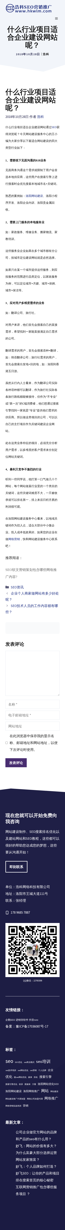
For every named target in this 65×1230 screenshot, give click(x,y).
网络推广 (51, 1098)
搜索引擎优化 (11, 1084)
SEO (54, 127)
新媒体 (28, 1084)
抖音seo (33, 1019)
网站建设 (54, 1091)
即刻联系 (16, 867)
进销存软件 (22, 1019)
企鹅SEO (10, 1019)
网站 (45, 1090)
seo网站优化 (23, 1070)
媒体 (30, 1077)
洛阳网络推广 (31, 1091)
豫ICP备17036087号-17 (32, 1026)
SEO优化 (18, 1062)
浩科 (46, 54)
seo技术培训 (10, 1070)
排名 (36, 1077)
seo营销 (33, 1070)
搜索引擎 (45, 1077)
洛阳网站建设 (34, 196)
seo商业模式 (29, 1062)
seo (9, 1061)
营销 (25, 1105)
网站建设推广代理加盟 (15, 1099)
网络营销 (14, 539)
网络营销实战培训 (13, 1106)
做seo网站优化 (20, 1077)
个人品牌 (42, 1070)
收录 (21, 1084)
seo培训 (43, 1061)
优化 (8, 1076)
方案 (34, 1084)
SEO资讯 (17, 587)
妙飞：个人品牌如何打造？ (36, 1166)
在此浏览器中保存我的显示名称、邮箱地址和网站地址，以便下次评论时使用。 (34, 743)
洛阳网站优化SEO (48, 1084)
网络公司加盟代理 (35, 1099)
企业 (50, 1070)
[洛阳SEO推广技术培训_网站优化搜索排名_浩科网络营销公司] (28, 8)
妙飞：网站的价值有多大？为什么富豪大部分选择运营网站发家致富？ (36, 1153)
